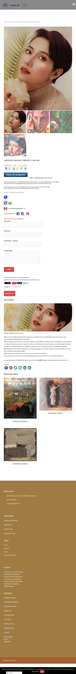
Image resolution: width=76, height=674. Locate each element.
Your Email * (7, 231)
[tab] (9, 293)
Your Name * (7, 221)
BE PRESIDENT (8, 525)
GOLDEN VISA (7, 611)
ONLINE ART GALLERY (10, 598)
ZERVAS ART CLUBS (9, 533)
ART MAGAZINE (8, 637)
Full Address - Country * (11, 241)
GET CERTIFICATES (9, 615)
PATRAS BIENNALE (9, 586)
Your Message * (8, 250)
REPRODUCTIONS (9, 628)
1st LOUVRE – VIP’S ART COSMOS (13, 572)
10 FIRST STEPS (8, 529)
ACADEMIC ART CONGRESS (11, 584)
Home (5, 22)
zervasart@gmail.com (13, 503)
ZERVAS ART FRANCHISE (11, 520)
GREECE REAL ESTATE (10, 606)
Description (9, 293)
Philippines (17, 22)
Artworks (6, 548)
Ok (42, 671)
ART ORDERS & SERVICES (11, 602)
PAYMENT (6, 632)
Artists (6, 552)
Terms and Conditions (10, 555)
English (10, 673)
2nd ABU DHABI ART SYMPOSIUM (13, 581)
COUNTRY (11, 22)
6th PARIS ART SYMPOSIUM (11, 574)
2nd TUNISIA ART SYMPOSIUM (12, 579)
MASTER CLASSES (9, 624)
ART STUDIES (8, 619)
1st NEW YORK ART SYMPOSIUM (13, 577)
